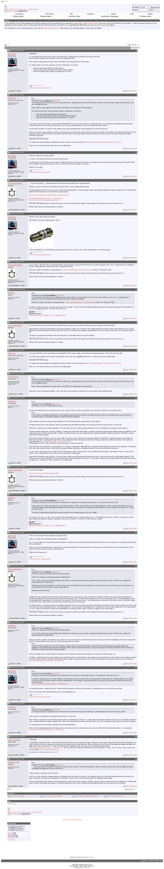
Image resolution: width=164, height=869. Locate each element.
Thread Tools (135, 47)
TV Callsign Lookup (145, 16)
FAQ (71, 14)
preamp (10, 803)
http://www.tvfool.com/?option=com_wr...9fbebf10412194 (47, 315)
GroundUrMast (15, 183)
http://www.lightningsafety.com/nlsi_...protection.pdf (45, 198)
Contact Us (144, 861)
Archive (156, 861)
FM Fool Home (50, 14)
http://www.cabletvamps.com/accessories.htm (78, 270)
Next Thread (77, 819)
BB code (10, 833)
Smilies (10, 834)
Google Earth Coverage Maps (109, 16)
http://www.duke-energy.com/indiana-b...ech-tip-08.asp (46, 661)
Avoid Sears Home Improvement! (40, 88)
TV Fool (11, 9)
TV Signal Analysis (17, 16)
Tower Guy (13, 377)
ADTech (12, 98)
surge (14, 803)
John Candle (14, 740)
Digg (23, 796)
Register (150, 14)
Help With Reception (33, 9)
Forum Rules (11, 839)
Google (122, 796)
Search (132, 14)
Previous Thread (68, 819)
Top (161, 861)
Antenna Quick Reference (51, 28)
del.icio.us (60, 796)
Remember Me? (155, 7)
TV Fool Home (19, 14)
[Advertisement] (82, 37)
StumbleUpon (95, 796)
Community (90, 14)
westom (12, 401)
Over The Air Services (20, 9)
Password (135, 9)
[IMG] (9, 835)
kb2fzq (11, 293)
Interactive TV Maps (74, 16)
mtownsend (13, 762)
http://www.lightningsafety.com (49, 749)
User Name (135, 7)
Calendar (113, 14)
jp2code (12, 54)
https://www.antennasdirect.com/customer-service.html (103, 142)
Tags (9, 801)
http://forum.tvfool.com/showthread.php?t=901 (44, 200)
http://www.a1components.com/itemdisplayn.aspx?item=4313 (49, 195)
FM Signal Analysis (45, 16)
